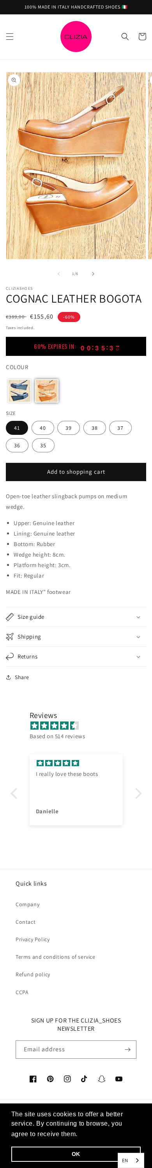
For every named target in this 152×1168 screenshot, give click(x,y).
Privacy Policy (32, 939)
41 (17, 427)
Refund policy (33, 974)
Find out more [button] (101, 1134)
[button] (9, 36)
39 (68, 427)
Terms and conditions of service (55, 956)
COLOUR (17, 367)
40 (43, 427)
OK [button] (76, 1154)
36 (17, 445)
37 (120, 427)
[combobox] (131, 1160)
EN (125, 1160)
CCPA (22, 992)
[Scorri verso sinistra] (58, 273)
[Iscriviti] (127, 1049)
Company (27, 904)
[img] (80, 725)
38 (95, 427)
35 (43, 445)
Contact (25, 921)
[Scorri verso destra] (93, 273)
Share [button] (22, 677)
